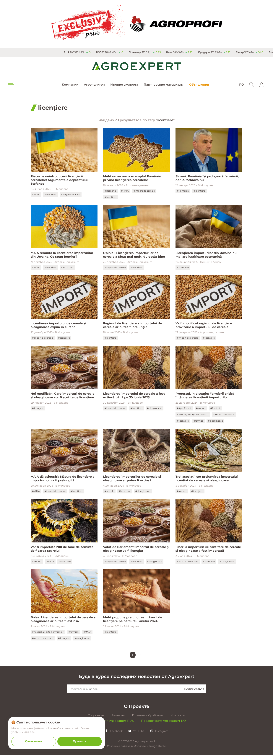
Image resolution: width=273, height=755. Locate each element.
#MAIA (36, 194)
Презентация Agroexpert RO (163, 721)
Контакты (177, 715)
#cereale (109, 491)
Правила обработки (147, 715)
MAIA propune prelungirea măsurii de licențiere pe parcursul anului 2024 (132, 619)
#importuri (67, 267)
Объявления (199, 84)
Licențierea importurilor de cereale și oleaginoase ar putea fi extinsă (132, 478)
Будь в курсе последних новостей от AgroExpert (136, 676)
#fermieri (73, 631)
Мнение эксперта (124, 84)
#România (110, 190)
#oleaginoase (154, 408)
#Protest (215, 408)
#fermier (198, 420)
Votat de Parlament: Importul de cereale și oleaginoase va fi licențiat (136, 548)
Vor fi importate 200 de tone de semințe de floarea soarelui (62, 548)
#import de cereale (144, 190)
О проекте (96, 715)
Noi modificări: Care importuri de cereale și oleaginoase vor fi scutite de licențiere (62, 395)
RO (241, 84)
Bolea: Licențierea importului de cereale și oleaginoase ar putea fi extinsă (64, 619)
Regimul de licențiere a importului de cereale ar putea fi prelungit (132, 325)
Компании (70, 84)
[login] (261, 84)
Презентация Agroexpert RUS (110, 721)
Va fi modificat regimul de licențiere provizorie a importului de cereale (204, 325)
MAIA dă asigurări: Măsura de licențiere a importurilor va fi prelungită (63, 478)
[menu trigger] (11, 85)
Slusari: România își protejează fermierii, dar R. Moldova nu (207, 178)
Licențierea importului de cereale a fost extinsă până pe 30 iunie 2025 (134, 395)
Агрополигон (94, 84)
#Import (201, 408)
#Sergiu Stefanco (70, 194)
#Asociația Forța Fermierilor (192, 414)
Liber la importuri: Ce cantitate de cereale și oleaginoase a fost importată (208, 548)
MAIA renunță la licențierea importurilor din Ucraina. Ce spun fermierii (62, 254)
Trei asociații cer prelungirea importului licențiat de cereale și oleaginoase (207, 478)
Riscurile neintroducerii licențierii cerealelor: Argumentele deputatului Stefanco (59, 180)
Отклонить (33, 741)
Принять (79, 741)
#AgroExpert (184, 408)
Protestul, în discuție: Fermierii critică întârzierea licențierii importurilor (205, 395)
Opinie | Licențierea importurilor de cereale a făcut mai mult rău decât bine (134, 254)
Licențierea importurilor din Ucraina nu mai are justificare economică (206, 254)
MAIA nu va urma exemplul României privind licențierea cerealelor (132, 178)
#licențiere (50, 194)
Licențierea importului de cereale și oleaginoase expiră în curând (58, 325)
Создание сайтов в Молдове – (128, 746)
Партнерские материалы (163, 84)
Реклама (118, 715)
